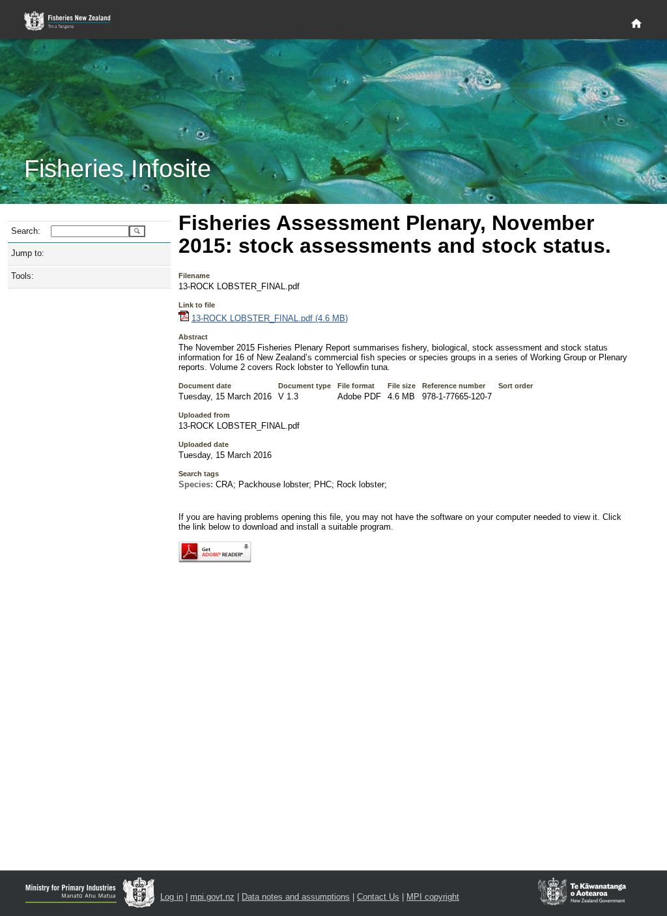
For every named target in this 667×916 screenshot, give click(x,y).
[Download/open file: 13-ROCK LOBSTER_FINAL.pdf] (183, 318)
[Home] (636, 24)
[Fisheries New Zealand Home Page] (74, 21)
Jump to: (27, 253)
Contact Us (378, 897)
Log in (171, 897)
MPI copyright (432, 897)
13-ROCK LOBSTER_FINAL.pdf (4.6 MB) (270, 318)
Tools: (22, 276)
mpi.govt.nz (212, 897)
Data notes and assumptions (296, 897)
